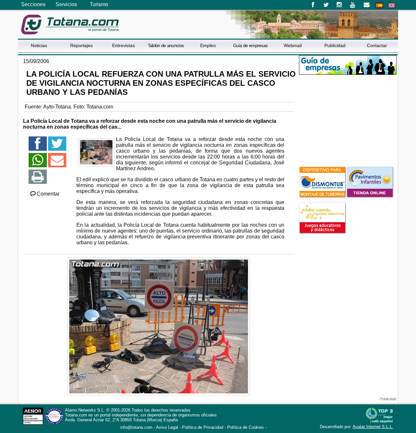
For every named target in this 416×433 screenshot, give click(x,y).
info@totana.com (136, 427)
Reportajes (81, 45)
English (391, 5)
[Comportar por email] (57, 163)
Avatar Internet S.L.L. (373, 426)
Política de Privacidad (202, 427)
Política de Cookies (245, 427)
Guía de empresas (250, 45)
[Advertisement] (347, 119)
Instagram (339, 5)
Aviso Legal (167, 427)
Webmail (293, 45)
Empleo (208, 45)
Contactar (377, 45)
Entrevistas (123, 45)
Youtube (353, 5)
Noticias (39, 45)
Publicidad (334, 45)
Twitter (326, 5)
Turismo (99, 4)
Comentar (48, 194)
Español (379, 5)
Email (366, 5)
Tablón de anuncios (166, 45)
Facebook (312, 5)
